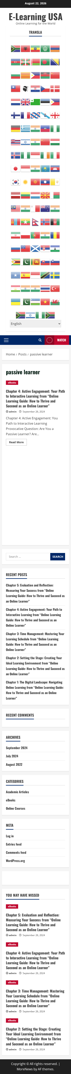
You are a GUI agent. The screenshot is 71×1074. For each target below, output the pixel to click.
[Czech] (45, 86)
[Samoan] (26, 246)
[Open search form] (40, 340)
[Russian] (16, 246)
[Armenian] (55, 46)
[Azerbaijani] (16, 60)
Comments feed (16, 852)
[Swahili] (45, 273)
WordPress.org (15, 860)
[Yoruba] (40, 313)
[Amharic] (35, 46)
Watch (61, 340)
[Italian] (55, 153)
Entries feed (13, 844)
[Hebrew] (26, 140)
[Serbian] (45, 246)
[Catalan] (26, 73)
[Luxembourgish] (35, 193)
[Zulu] (50, 313)
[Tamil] (26, 286)
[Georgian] (55, 113)
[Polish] (26, 233)
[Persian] (16, 233)
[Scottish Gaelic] (35, 246)
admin (13, 411)
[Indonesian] (35, 153)
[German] (16, 126)
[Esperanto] (35, 100)
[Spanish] (26, 273)
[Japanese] (16, 166)
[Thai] (45, 286)
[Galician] (45, 113)
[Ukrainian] (16, 300)
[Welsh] (55, 300)
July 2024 (12, 756)
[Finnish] (16, 113)
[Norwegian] (45, 220)
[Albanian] (26, 46)
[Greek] (26, 126)
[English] (26, 100)
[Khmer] (55, 166)
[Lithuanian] (26, 193)
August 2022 (14, 764)
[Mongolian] (16, 220)
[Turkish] (55, 286)
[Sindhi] (26, 260)
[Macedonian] (45, 193)
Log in (10, 836)
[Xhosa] (21, 313)
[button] (6, 340)
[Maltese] (35, 206)
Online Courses (15, 808)
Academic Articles (17, 791)
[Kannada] (35, 166)
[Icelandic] (16, 153)
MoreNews (25, 1069)
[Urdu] (26, 300)
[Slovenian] (55, 260)
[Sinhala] (35, 260)
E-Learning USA (36, 16)
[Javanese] (26, 166)
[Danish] (55, 86)
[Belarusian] (35, 60)
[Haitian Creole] (45, 126)
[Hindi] (35, 140)
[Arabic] (45, 46)
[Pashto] (55, 220)
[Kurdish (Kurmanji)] (26, 180)
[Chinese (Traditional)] (16, 86)
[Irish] (45, 153)
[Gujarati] (35, 126)
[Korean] (16, 180)
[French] (26, 113)
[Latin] (55, 180)
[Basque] (26, 60)
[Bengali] (45, 60)
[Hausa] (55, 126)
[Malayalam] (26, 206)
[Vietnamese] (45, 300)
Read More (18, 443)
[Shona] (16, 260)
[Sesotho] (55, 246)
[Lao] (45, 180)
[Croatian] (35, 86)
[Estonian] (45, 100)
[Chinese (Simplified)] (55, 73)
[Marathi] (55, 206)
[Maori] (45, 206)
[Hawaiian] (16, 140)
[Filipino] (55, 100)
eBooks (12, 382)
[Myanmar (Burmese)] (26, 220)
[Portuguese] (35, 233)
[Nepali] (35, 220)
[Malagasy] (55, 193)
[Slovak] (45, 260)
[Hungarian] (55, 140)
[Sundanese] (35, 273)
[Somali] (16, 273)
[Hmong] (45, 140)
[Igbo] (26, 153)
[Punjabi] (45, 233)
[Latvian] (16, 193)
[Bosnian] (55, 60)
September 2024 (16, 747)
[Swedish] (55, 273)
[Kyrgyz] (35, 180)
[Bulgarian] (16, 73)
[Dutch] (16, 100)
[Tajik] (16, 286)
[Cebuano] (35, 73)
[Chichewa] (45, 73)
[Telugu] (35, 286)
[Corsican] (26, 86)
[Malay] (16, 206)
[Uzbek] (35, 300)
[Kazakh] (45, 166)
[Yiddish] (31, 313)
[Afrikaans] (16, 46)
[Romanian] (55, 233)
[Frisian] (35, 113)
